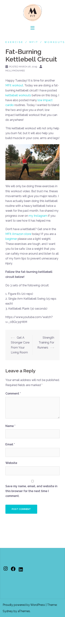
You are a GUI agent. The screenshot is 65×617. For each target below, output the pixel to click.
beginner (11, 239)
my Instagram (38, 215)
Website (11, 463)
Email (10, 444)
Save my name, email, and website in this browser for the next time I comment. (31, 491)
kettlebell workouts (18, 95)
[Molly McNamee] (32, 12)
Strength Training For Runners (45, 342)
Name (10, 426)
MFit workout (14, 85)
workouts (54, 42)
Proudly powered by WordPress (24, 605)
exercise (14, 42)
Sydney (8, 611)
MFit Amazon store (18, 234)
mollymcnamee (15, 70)
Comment (13, 393)
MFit (33, 42)
